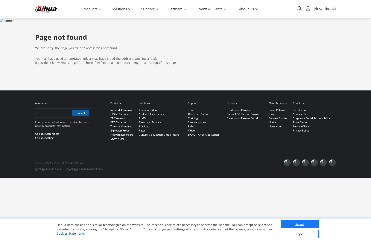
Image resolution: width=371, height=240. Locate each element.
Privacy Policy (301, 130)
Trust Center (300, 122)
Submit (81, 113)
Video (191, 130)
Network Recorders (121, 134)
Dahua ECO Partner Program (244, 114)
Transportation (148, 110)
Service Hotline (197, 122)
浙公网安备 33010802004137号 (84, 169)
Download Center (198, 114)
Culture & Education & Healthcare (159, 134)
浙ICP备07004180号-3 (48, 169)
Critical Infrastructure (151, 114)
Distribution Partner (238, 110)
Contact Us (299, 114)
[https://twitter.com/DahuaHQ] (287, 162)
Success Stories (278, 118)
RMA (191, 126)
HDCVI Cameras (120, 114)
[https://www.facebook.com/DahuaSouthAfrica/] (323, 162)
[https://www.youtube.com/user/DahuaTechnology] (305, 162)
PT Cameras (117, 118)
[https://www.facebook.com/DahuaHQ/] (296, 162)
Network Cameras (121, 110)
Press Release (277, 110)
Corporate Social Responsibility (311, 118)
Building (144, 126)
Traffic (143, 118)
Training (193, 118)
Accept (299, 224)
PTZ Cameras (118, 122)
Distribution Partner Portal (242, 118)
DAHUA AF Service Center (203, 134)
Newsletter (275, 126)
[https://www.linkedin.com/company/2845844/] (314, 162)
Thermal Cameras (121, 126)
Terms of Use (301, 126)
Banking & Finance (150, 122)
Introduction (300, 110)
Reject (300, 234)
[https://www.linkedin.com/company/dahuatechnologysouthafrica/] (332, 162)
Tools (191, 110)
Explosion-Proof (119, 130)
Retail (142, 130)
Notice (273, 122)
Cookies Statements (71, 233)
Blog (271, 114)
